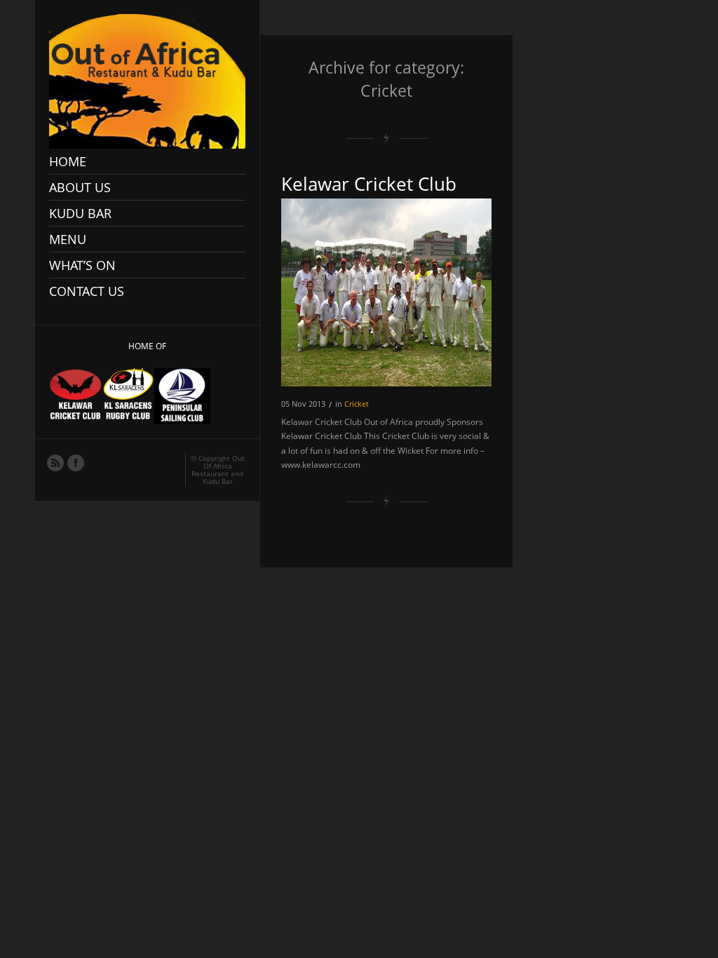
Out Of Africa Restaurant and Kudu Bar (218, 469)
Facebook (75, 462)
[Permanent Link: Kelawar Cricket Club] (386, 292)
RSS (55, 462)
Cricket (356, 403)
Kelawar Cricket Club (368, 183)
